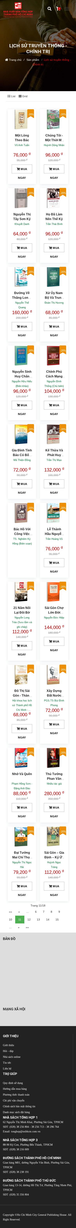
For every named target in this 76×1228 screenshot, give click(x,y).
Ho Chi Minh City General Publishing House (41, 1214)
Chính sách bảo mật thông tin (19, 1106)
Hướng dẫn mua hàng (15, 1088)
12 (29, 919)
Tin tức (7, 1062)
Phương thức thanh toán (16, 1094)
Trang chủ (15, 59)
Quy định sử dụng (13, 1083)
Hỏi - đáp (8, 1051)
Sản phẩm (33, 59)
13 (38, 919)
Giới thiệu (8, 1045)
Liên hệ (7, 1068)
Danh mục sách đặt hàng (16, 1112)
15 (57, 919)
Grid (24, 96)
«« (10, 911)
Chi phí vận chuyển (13, 1100)
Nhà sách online (11, 1056)
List (12, 96)
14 (47, 919)
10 (10, 919)
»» (27, 927)
